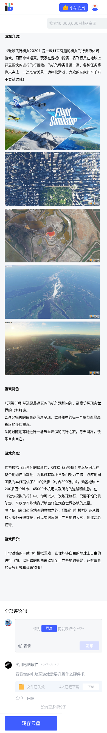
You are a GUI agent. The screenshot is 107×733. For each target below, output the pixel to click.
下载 (91, 687)
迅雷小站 (16, 7)
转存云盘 (31, 723)
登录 (49, 628)
